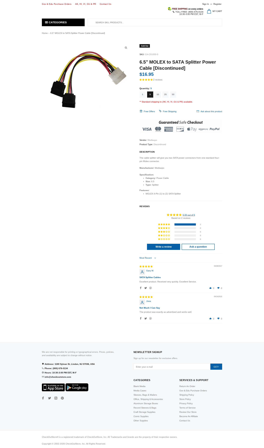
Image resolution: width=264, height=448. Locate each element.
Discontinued (160, 144)
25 (165, 94)
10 (158, 94)
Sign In (205, 4)
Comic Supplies (141, 416)
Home (45, 33)
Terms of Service (187, 407)
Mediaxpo (152, 140)
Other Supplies (141, 420)
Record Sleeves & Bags (145, 407)
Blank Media (139, 386)
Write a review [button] (164, 246)
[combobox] (155, 22)
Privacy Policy (186, 403)
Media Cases (140, 390)
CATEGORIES (57, 22)
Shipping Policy (186, 395)
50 (173, 94)
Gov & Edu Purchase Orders (193, 390)
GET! (216, 367)
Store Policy (185, 399)
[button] (146, 79)
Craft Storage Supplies (144, 412)
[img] (146, 266)
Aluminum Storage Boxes (146, 403)
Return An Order (187, 386)
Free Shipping (169, 111)
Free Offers (149, 111)
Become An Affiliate (188, 416)
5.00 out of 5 (189, 215)
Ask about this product (211, 111)
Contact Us (184, 420)
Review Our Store (187, 412)
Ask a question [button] (198, 246)
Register (217, 4)
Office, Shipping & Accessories (148, 399)
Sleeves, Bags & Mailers (145, 395)
